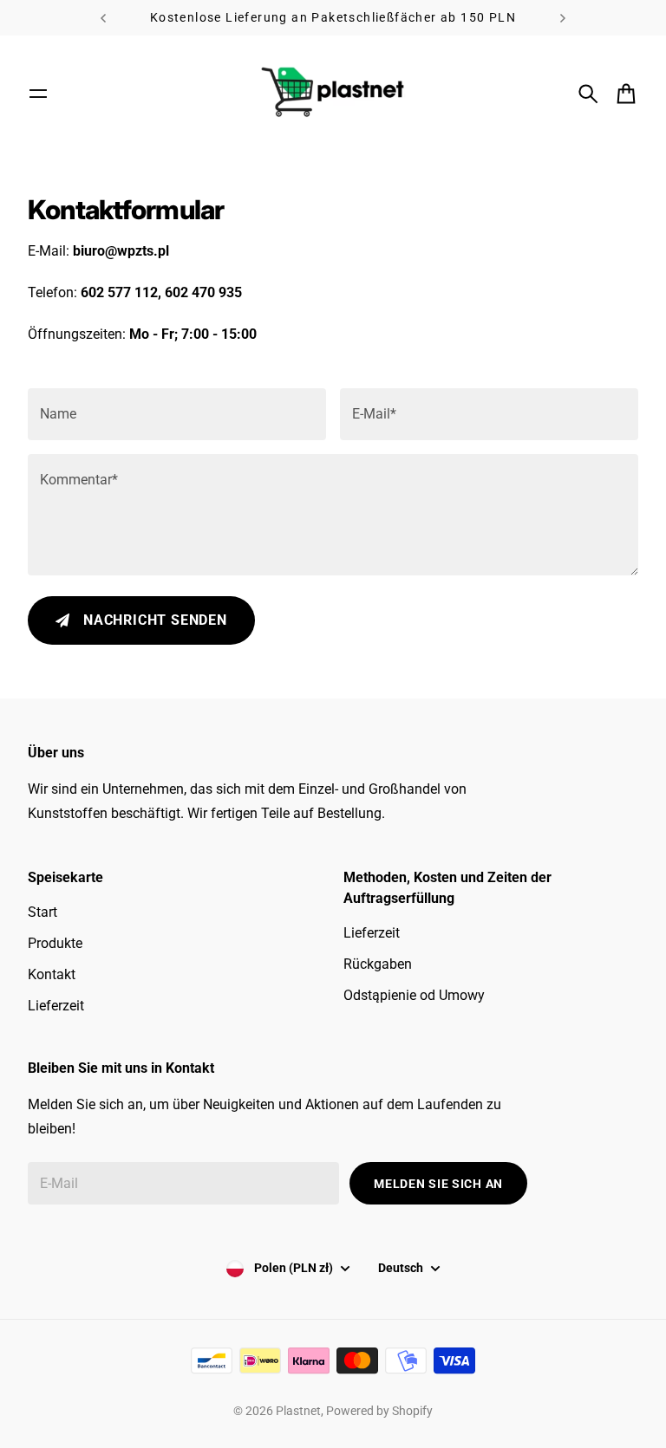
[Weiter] (563, 18)
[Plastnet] (333, 93)
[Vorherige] (103, 18)
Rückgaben (377, 964)
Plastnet (298, 1411)
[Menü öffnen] (38, 93)
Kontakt (51, 974)
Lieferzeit (56, 1005)
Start (42, 912)
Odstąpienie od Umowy (414, 995)
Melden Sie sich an (438, 1184)
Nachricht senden (155, 620)
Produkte (55, 943)
